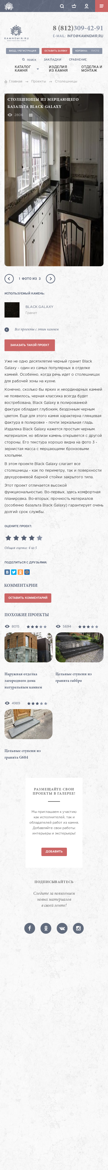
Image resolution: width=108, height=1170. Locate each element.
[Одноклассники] (20, 572)
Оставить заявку (55, 50)
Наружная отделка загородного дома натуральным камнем (23, 681)
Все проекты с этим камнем (37, 329)
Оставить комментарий (27, 598)
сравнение (78, 60)
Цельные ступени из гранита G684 (22, 754)
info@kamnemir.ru (85, 36)
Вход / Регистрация (22, 50)
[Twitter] (13, 572)
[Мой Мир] (27, 572)
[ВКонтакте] (7, 572)
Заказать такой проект (29, 345)
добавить (54, 852)
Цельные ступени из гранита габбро (74, 678)
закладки (52, 60)
